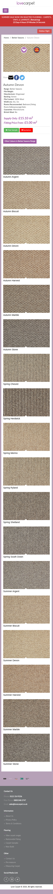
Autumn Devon (33, 38)
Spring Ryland (10, 487)
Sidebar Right (44, 31)
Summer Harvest (12, 695)
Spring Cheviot (10, 384)
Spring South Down (13, 556)
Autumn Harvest (11, 280)
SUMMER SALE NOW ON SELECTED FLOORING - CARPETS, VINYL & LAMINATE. (26, 19)
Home (6, 38)
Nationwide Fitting (13, 839)
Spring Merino (10, 453)
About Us (9, 816)
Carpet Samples (12, 843)
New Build (10, 847)
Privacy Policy (11, 820)
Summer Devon (11, 660)
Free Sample (12, 130)
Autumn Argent (11, 177)
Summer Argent (11, 591)
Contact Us (10, 859)
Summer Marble (11, 729)
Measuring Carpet (13, 866)
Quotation (27, 130)
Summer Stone (11, 764)
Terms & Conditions (13, 824)
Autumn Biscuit (11, 211)
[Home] (26, 3)
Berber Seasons (18, 38)
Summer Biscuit (11, 625)
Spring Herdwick (11, 418)
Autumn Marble (11, 315)
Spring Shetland (11, 522)
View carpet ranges (13, 835)
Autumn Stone (10, 349)
